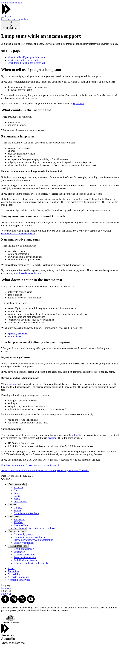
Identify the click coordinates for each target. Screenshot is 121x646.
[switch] (10, 25)
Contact (12, 504)
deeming (13, 384)
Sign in (8, 16)
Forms (17, 493)
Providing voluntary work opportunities (33, 540)
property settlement (18, 333)
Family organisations (24, 542)
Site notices (13, 571)
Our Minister (20, 501)
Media (17, 498)
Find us (17, 510)
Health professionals (18, 546)
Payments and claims (24, 554)
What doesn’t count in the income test (26, 63)
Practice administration (25, 557)
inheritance (16, 336)
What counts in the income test (23, 60)
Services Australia (17, 484)
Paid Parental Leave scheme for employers (35, 528)
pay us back (78, 103)
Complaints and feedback (26, 513)
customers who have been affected (18, 233)
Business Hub (21, 525)
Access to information (18, 577)
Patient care (19, 551)
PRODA (18, 522)
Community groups (17, 531)
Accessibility (14, 574)
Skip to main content (11, 2)
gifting (75, 435)
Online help (22, 19)
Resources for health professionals (31, 563)
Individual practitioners (25, 560)
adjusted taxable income (29, 273)
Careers (17, 490)
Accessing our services (19, 579)
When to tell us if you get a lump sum (26, 57)
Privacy (11, 568)
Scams (17, 495)
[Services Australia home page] (6, 13)
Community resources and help (29, 537)
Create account (9, 19)
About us (18, 487)
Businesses (14, 516)
